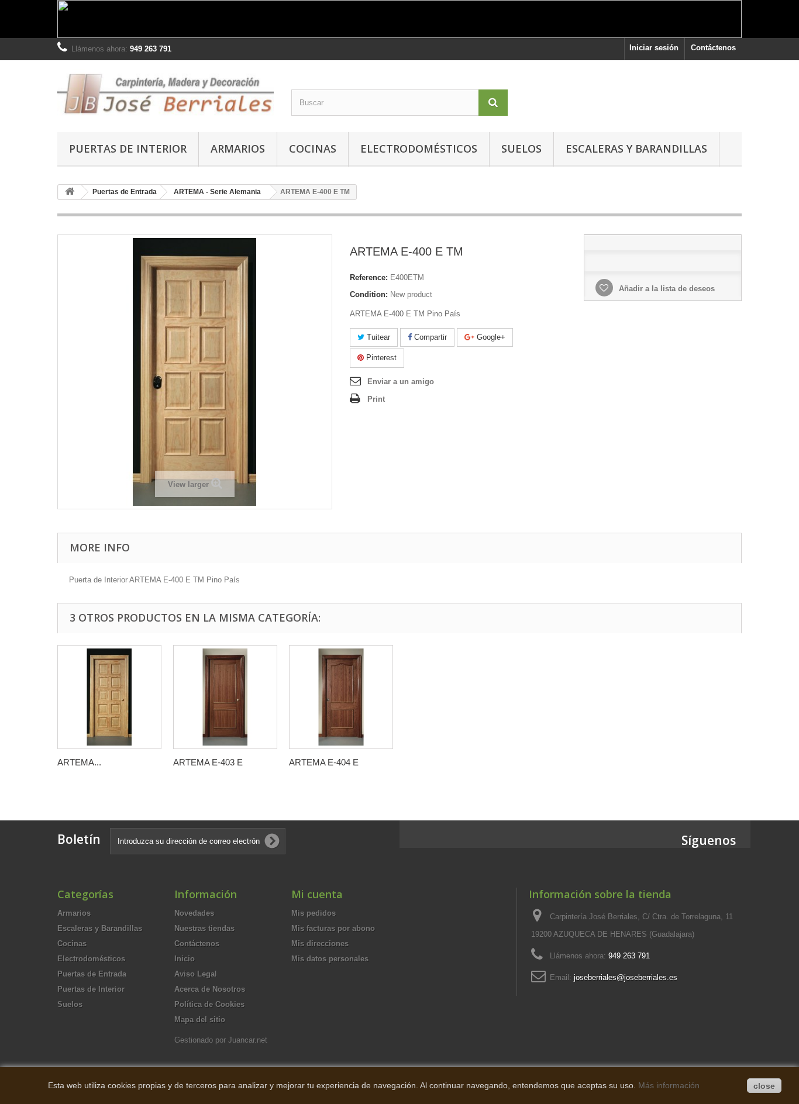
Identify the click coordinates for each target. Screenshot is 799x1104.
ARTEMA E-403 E (208, 762)
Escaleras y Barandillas (636, 149)
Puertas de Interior (128, 149)
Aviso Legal (195, 974)
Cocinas (312, 149)
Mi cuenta (317, 894)
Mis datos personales (329, 958)
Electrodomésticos (418, 149)
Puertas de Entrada (91, 974)
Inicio (184, 958)
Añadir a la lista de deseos (666, 288)
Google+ (489, 337)
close (764, 1086)
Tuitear (377, 337)
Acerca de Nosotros (209, 989)
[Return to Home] (69, 192)
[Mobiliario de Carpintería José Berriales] (165, 93)
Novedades (194, 913)
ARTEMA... (79, 762)
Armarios (238, 149)
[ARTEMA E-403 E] (225, 697)
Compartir (429, 337)
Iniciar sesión (654, 47)
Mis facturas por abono (333, 928)
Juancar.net (247, 1040)
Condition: (369, 294)
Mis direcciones (320, 943)
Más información (669, 1085)
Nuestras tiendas (204, 928)
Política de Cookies (209, 1004)
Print (376, 399)
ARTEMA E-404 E (324, 762)
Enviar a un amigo (400, 381)
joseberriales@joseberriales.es (625, 977)
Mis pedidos (313, 913)
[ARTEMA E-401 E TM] (109, 697)
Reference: (369, 277)
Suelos (521, 149)
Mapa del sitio (199, 1019)
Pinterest (380, 357)
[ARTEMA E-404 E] (341, 697)
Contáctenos (713, 47)
